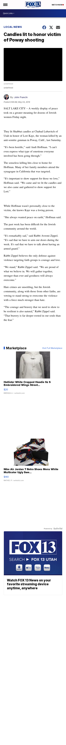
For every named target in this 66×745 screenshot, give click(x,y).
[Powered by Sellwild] (57, 528)
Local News (13, 26)
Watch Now (57, 5)
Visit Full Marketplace (52, 348)
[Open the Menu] (5, 4)
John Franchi (20, 97)
